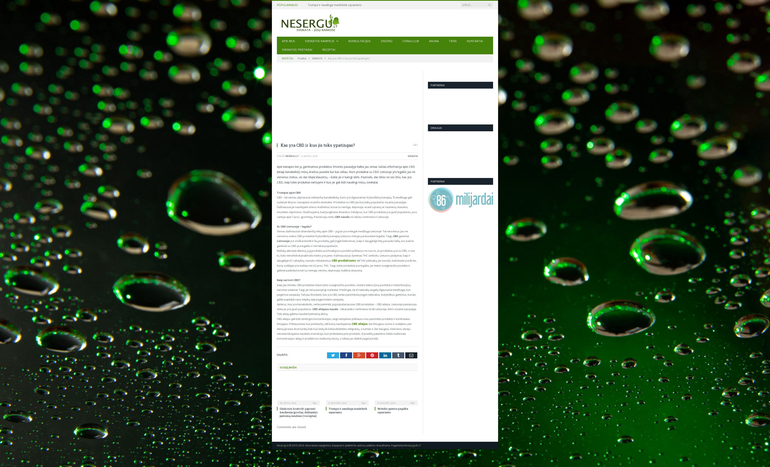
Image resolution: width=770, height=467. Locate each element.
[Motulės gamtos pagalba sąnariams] (396, 390)
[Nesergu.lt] (385, 23)
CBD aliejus (359, 323)
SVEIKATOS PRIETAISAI (297, 50)
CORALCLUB (410, 41)
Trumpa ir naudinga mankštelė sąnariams (335, 5)
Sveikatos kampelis (319, 41)
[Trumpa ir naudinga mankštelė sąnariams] (347, 390)
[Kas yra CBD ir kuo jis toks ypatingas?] (347, 105)
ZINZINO (386, 41)
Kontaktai (475, 41)
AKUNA (434, 41)
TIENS (453, 41)
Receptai (328, 50)
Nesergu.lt (292, 156)
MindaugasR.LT (412, 444)
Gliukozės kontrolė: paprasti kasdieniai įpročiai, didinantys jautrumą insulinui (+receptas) (299, 411)
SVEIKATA (413, 156)
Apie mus (288, 41)
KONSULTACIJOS (359, 41)
